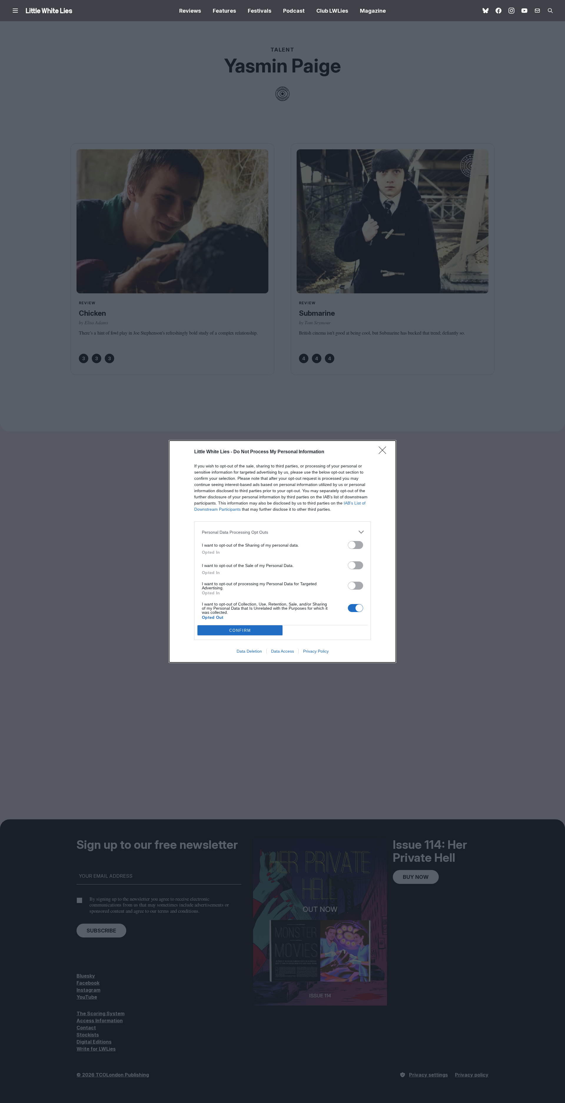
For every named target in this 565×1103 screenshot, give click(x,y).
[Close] (384, 452)
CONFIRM (240, 630)
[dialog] (282, 551)
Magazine (373, 11)
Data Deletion (249, 651)
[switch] (355, 545)
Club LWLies (332, 11)
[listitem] (282, 532)
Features (224, 11)
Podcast (294, 11)
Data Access (282, 651)
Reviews (190, 11)
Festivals (259, 11)
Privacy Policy (316, 651)
